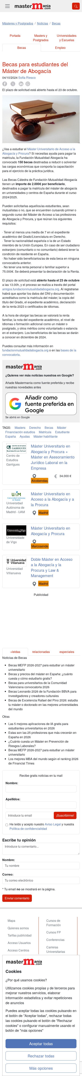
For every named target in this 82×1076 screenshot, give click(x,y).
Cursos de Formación (53, 922)
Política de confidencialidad (28, 828)
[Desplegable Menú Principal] (7, 6)
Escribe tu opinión (19, 840)
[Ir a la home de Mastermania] (32, 6)
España (10, 436)
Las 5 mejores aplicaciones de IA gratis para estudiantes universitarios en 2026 (38, 726)
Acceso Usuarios (19, 943)
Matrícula (45, 432)
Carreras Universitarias (55, 949)
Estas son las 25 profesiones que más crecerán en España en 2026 (42, 734)
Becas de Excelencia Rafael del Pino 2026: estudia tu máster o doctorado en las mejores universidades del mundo (43, 704)
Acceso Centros (18, 950)
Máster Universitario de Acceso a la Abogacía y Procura (38, 151)
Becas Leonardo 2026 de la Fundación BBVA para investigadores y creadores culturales (42, 693)
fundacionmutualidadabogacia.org (25, 350)
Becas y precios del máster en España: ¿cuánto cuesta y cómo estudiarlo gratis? (40, 676)
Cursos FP (53, 932)
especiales (66, 652)
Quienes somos (18, 928)
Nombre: (8, 860)
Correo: (7, 874)
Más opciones (41, 1068)
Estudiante (62, 432)
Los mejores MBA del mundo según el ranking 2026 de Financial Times (43, 761)
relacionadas (41, 652)
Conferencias (55, 939)
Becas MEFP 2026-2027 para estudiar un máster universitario (41, 667)
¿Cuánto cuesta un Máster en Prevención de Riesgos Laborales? (38, 743)
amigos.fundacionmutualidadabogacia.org (30, 289)
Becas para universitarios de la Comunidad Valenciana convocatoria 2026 (37, 685)
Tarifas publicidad (19, 935)
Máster (61, 427)
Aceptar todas (41, 1043)
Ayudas (25, 436)
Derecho (35, 427)
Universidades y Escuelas (66, 37)
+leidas (15, 652)
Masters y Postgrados (40, 37)
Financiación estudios (20, 432)
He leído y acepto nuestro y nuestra (42, 826)
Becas (21, 47)
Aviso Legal (53, 824)
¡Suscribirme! (65, 815)
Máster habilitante (46, 436)
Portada (15, 35)
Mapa (11, 920)
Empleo (60, 47)
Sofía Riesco (27, 77)
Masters (20, 427)
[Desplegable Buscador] (76, 6)
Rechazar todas (41, 1056)
